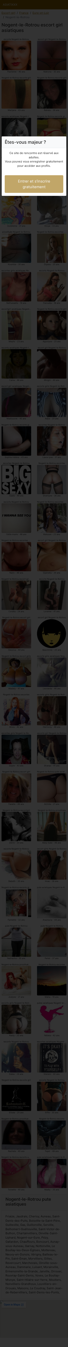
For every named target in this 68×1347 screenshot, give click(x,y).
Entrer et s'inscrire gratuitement (34, 184)
